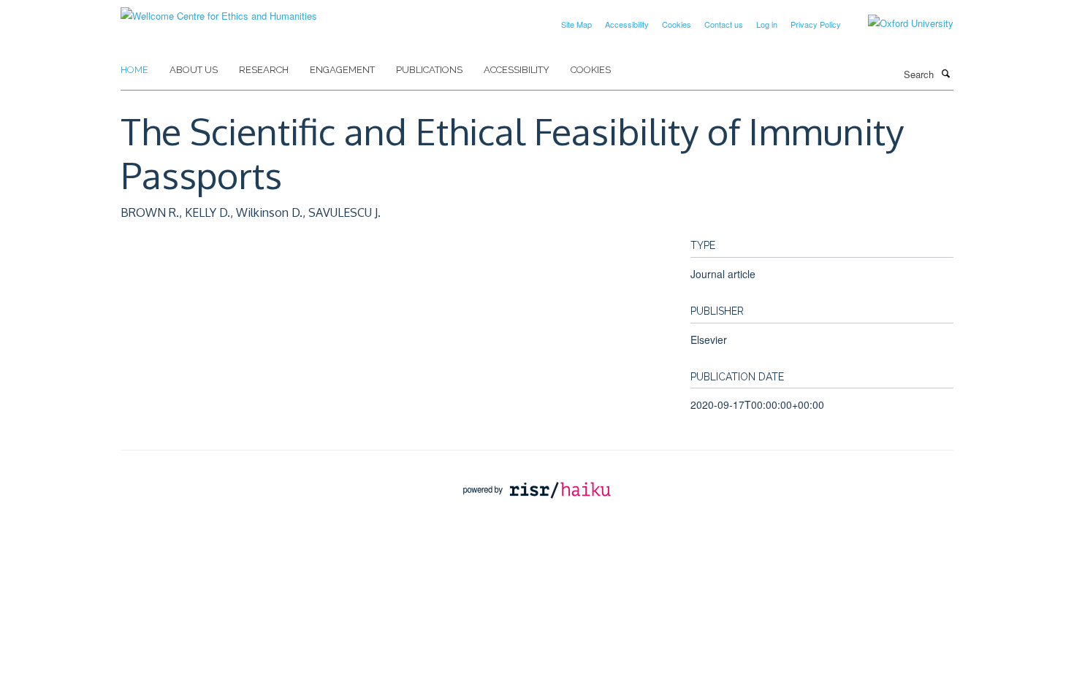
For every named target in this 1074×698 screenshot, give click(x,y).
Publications (429, 69)
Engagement (342, 69)
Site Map (576, 24)
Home (134, 69)
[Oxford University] (899, 23)
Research (264, 69)
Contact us (723, 24)
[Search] (945, 73)
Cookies (676, 24)
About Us (194, 69)
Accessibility (627, 24)
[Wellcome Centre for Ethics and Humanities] (219, 11)
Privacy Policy (816, 24)
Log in (766, 24)
